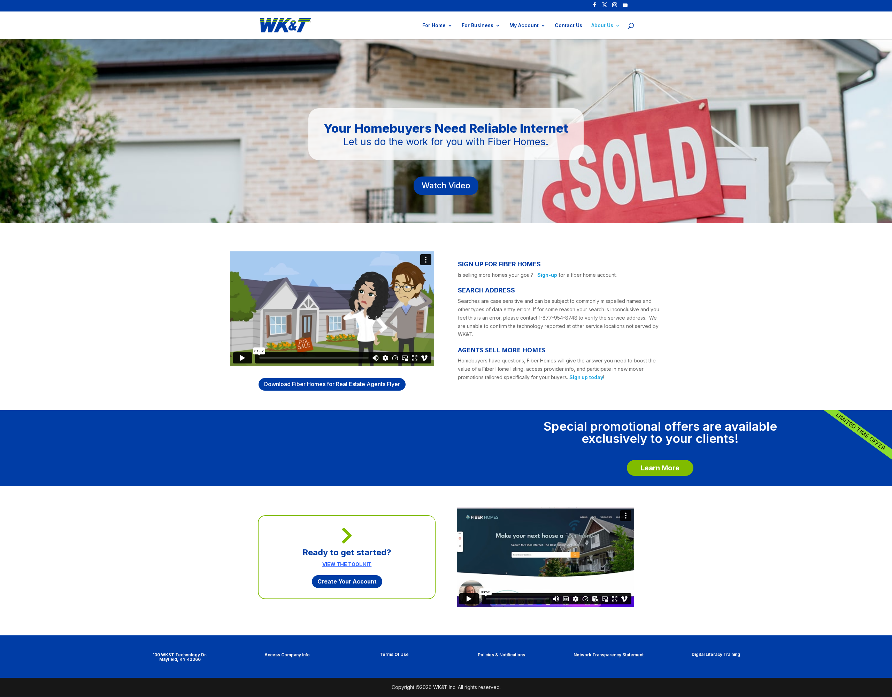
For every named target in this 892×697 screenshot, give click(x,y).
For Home (434, 25)
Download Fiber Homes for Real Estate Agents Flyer (332, 384)
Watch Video (446, 185)
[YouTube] (625, 7)
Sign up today (586, 377)
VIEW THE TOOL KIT (346, 564)
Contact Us (568, 25)
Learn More (660, 468)
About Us (602, 25)
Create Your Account (347, 581)
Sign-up (547, 275)
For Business (477, 25)
